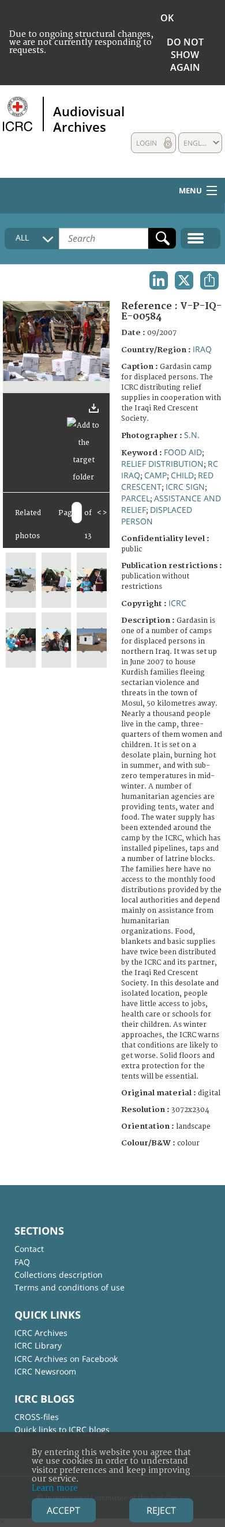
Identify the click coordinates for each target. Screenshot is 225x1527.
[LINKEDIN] (158, 280)
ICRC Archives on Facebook (66, 1358)
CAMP (155, 475)
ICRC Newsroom (45, 1371)
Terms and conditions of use (69, 1287)
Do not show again (185, 55)
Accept (63, 1510)
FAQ (22, 1261)
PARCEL (135, 498)
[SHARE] (209, 280)
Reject (161, 1510)
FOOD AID (183, 452)
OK (167, 18)
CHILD (182, 475)
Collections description (58, 1274)
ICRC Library (38, 1345)
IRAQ (202, 349)
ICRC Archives (41, 1332)
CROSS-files (36, 1416)
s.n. (192, 434)
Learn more (55, 1488)
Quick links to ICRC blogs (62, 1429)
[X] (184, 280)
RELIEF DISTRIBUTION (162, 463)
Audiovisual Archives (89, 118)
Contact (29, 1248)
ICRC (177, 602)
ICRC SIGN (185, 486)
